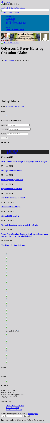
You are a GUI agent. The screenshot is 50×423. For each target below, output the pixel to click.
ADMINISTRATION (14, 410)
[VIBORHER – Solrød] (10, 12)
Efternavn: (5, 129)
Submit (26, 416)
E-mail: (4, 133)
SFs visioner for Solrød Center (13, 245)
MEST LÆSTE (11, 153)
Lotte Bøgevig (9, 60)
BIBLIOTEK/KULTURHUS (16, 23)
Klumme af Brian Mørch (10, 207)
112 (7, 25)
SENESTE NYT (12, 151)
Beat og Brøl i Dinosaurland (12, 171)
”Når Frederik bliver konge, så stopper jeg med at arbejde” (24, 162)
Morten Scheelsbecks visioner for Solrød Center (19, 225)
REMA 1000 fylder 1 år (10, 216)
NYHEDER (10, 16)
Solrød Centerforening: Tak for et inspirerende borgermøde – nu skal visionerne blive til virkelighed (24, 235)
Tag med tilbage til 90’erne (11, 189)
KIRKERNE (10, 21)
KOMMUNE (10, 19)
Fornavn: (4, 125)
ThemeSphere (33, 414)
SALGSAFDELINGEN (15, 406)
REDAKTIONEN (12, 408)
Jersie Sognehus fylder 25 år (12, 180)
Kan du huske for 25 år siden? (13, 198)
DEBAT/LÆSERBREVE (15, 30)
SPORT (9, 27)
